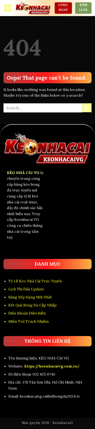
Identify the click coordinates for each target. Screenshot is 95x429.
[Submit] (87, 107)
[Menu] (8, 8)
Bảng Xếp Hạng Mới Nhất (30, 297)
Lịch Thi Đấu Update (26, 289)
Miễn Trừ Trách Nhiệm (28, 321)
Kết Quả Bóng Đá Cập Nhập (32, 305)
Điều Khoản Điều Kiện (27, 313)
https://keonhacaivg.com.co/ (52, 366)
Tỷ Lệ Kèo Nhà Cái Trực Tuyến (35, 281)
